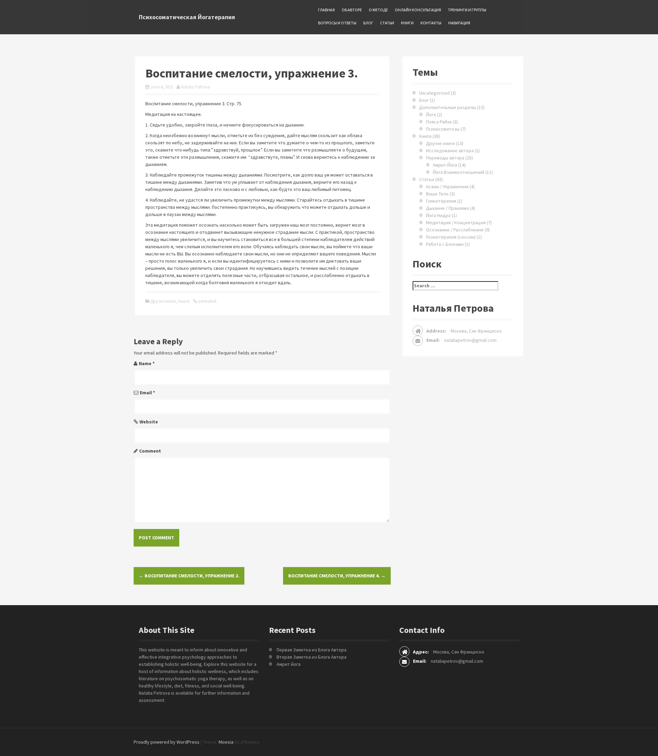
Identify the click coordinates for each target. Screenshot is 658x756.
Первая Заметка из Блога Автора (311, 650)
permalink (207, 301)
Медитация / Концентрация (456, 222)
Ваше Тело (437, 194)
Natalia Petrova (195, 87)
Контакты (431, 22)
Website (148, 422)
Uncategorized (434, 93)
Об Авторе (352, 9)
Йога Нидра (438, 215)
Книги (407, 22)
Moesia (226, 742)
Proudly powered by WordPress (166, 742)
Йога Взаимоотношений (458, 172)
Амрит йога (289, 664)
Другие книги (163, 301)
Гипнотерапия (441, 201)
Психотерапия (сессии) (451, 237)
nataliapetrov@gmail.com (470, 340)
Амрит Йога (445, 165)
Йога (431, 114)
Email (147, 392)
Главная (326, 9)
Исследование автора (450, 150)
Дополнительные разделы (447, 107)
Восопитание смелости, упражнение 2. (189, 576)
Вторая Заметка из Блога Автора (311, 657)
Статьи (387, 22)
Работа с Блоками (445, 244)
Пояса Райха (439, 122)
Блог (368, 22)
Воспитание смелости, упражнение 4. (337, 576)
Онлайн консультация (418, 9)
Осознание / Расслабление (455, 230)
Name (147, 363)
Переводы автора (445, 158)
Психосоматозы (443, 129)
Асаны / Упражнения (447, 186)
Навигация (459, 22)
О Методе (378, 9)
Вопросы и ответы (337, 22)
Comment (150, 451)
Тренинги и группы (467, 9)
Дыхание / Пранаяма (447, 208)
